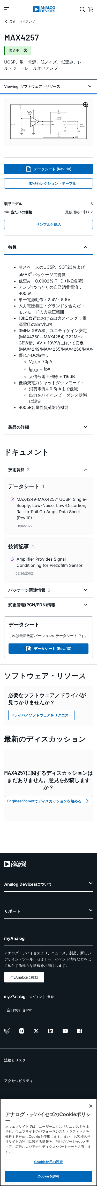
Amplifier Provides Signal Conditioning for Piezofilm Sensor (50, 562)
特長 (12, 246)
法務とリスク (15, 1060)
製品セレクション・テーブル (52, 183)
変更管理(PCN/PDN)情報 (31, 604)
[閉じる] (90, 1106)
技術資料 (18, 469)
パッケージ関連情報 (29, 590)
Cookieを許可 (48, 1176)
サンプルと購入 (48, 224)
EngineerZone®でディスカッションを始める (44, 801)
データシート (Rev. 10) (52, 169)
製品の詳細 (18, 427)
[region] (48, 1142)
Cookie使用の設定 (48, 1162)
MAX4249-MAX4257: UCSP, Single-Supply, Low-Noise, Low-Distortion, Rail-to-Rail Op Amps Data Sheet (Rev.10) (52, 508)
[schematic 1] (48, 122)
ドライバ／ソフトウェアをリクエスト (41, 715)
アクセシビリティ (18, 1080)
